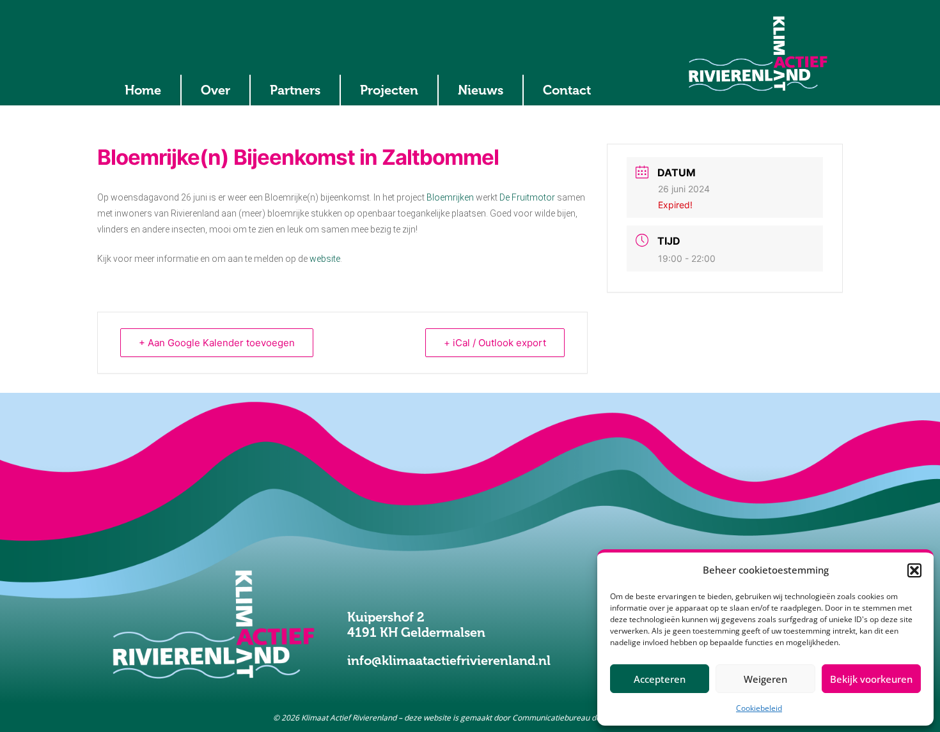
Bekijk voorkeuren (871, 679)
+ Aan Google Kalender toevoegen (217, 343)
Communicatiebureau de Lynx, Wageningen (589, 717)
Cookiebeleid (759, 708)
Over (215, 90)
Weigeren (765, 679)
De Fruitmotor (527, 197)
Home (143, 90)
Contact (567, 90)
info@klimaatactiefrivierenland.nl (449, 660)
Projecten (389, 90)
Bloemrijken (450, 197)
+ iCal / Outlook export (495, 343)
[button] (914, 570)
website (324, 259)
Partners (295, 90)
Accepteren (659, 679)
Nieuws (480, 90)
